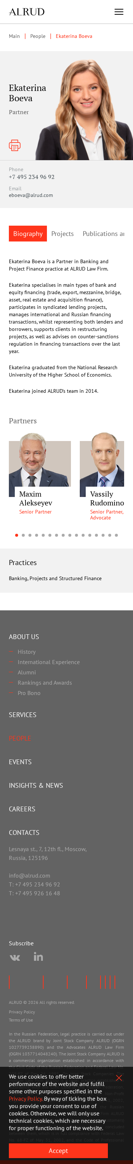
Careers (22, 809)
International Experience (49, 662)
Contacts (24, 832)
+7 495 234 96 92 (32, 177)
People (20, 738)
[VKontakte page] (15, 958)
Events (20, 762)
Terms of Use (21, 1020)
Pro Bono (29, 693)
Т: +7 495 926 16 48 (34, 893)
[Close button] (119, 1078)
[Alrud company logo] (26, 11)
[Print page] (15, 145)
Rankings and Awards (45, 682)
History (26, 652)
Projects (62, 233)
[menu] (119, 12)
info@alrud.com (29, 875)
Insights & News (36, 785)
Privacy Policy (22, 1012)
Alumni (27, 672)
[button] (16, 535)
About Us (24, 636)
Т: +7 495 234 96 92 (34, 884)
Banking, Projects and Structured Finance (55, 578)
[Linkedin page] (38, 958)
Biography (27, 233)
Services (23, 714)
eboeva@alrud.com (31, 195)
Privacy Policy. (25, 1098)
